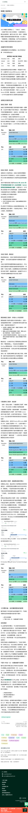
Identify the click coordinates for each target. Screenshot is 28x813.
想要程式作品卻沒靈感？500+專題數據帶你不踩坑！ (13, 759)
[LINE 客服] (26, 804)
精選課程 (4, 782)
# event (20, 735)
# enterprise (4, 743)
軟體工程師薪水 (6, 11)
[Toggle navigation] (25, 1)
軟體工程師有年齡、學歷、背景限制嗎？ (10, 762)
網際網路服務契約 (6, 792)
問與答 (3, 788)
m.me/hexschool (7, 774)
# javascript (11, 737)
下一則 (21, 724)
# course (24, 737)
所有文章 (3, 5)
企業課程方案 (5, 786)
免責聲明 (4, 790)
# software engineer (14, 740)
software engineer (6, 717)
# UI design (4, 740)
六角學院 (5, 772)
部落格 (3, 784)
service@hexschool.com (8, 776)
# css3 (7, 735)
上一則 (5, 722)
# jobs (17, 737)
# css (3, 735)
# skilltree (4, 737)
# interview (14, 735)
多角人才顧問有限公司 (7, 795)
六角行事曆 (4, 780)
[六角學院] (4, 2)
